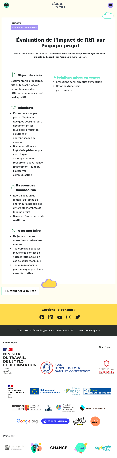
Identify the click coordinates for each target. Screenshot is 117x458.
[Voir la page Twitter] (77, 316)
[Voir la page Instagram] (68, 316)
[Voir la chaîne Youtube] (59, 316)
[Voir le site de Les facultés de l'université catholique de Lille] (14, 448)
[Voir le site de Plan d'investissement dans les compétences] (65, 368)
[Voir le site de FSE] (72, 391)
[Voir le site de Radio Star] (95, 421)
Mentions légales (89, 330)
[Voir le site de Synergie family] (103, 448)
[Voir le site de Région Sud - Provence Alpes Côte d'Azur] (26, 407)
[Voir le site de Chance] (58, 448)
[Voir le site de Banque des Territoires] (106, 367)
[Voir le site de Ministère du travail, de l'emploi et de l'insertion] (20, 361)
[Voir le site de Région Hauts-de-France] (97, 391)
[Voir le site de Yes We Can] (80, 421)
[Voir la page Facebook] (41, 316)
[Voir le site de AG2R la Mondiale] (92, 408)
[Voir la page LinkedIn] (50, 316)
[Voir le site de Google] (27, 421)
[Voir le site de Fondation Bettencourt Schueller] (66, 408)
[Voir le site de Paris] (48, 408)
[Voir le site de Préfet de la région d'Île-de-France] (16, 391)
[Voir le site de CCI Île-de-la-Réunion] (55, 421)
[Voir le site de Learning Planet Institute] (36, 448)
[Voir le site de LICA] (81, 448)
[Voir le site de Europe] (45, 391)
